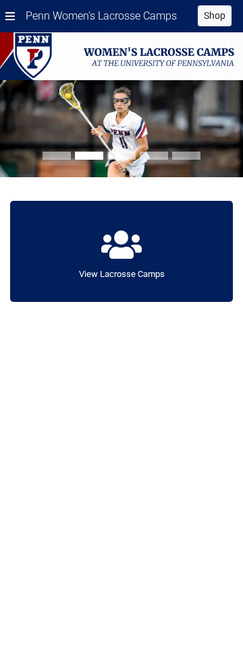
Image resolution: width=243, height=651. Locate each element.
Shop (214, 15)
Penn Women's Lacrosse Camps (101, 15)
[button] (10, 16)
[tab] (57, 155)
